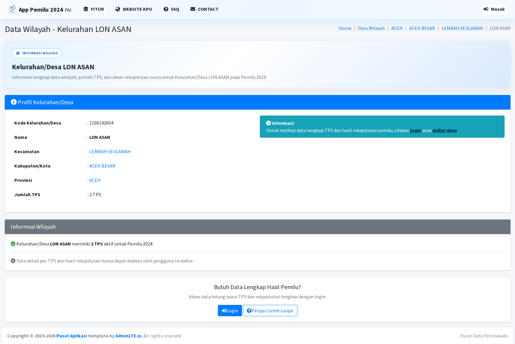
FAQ (174, 9)
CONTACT (207, 9)
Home (345, 28)
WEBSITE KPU (137, 9)
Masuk (497, 9)
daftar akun (444, 130)
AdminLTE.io (128, 336)
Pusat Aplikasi (71, 336)
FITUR (97, 9)
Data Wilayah (371, 28)
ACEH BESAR (422, 28)
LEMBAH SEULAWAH (462, 28)
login (415, 130)
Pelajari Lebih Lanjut (273, 311)
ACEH (397, 28)
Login (232, 311)
